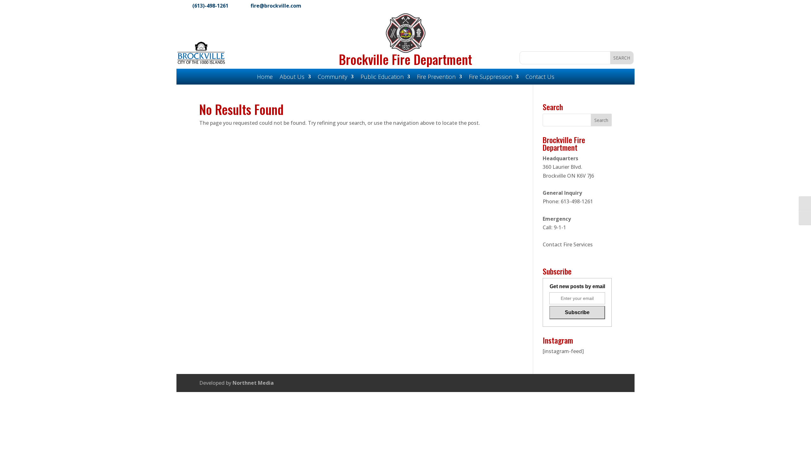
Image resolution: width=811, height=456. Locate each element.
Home (265, 77)
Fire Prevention (436, 77)
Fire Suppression (490, 77)
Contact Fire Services (568, 244)
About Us (292, 77)
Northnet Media (253, 382)
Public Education (382, 77)
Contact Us (540, 77)
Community (332, 77)
